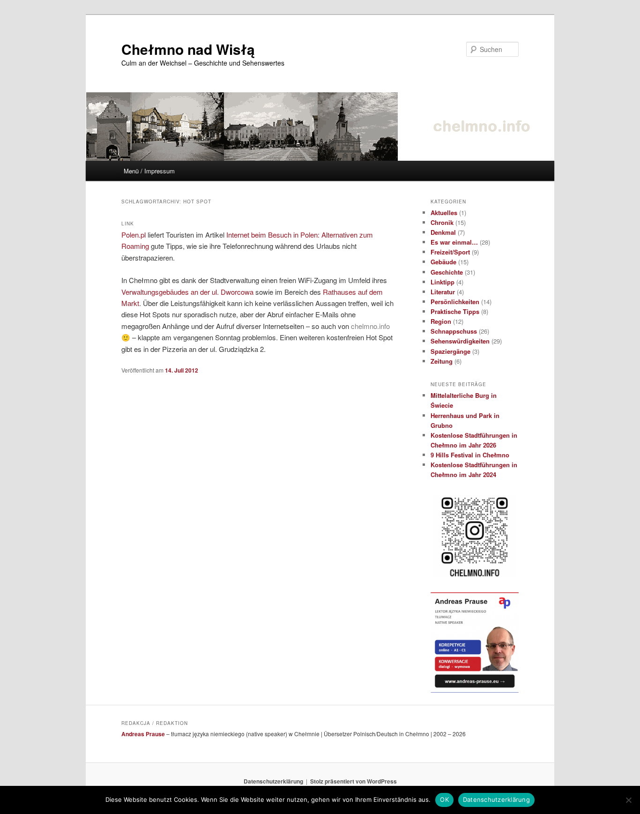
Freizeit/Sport (450, 251)
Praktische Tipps (455, 311)
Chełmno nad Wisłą (188, 49)
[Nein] (628, 800)
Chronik (442, 222)
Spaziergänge (450, 351)
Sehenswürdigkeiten (460, 340)
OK (444, 799)
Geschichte (447, 272)
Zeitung (442, 361)
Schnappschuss (454, 331)
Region (441, 321)
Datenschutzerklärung (273, 781)
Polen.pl (133, 234)
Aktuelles (444, 212)
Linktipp (442, 281)
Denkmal (443, 232)
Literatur (443, 291)
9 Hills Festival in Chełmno (470, 454)
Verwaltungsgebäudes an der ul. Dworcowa (187, 292)
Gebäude (443, 261)
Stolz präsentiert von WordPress (353, 781)
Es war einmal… (454, 242)
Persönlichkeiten (455, 301)
